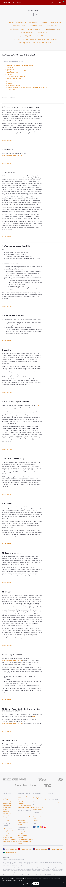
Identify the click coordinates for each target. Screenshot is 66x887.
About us (35, 815)
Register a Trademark (8, 834)
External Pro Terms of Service (51, 22)
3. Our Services (10, 69)
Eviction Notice (21, 815)
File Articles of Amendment (9, 839)
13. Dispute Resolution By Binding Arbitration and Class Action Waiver (26, 87)
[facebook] (34, 828)
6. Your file (9, 74)
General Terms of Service (17, 22)
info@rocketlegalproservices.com (12, 155)
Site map (5, 817)
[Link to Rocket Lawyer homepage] (12, 3)
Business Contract (22, 800)
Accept (36, 883)
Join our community (38, 807)
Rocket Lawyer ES (26, 849)
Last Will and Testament (24, 832)
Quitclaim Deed (21, 820)
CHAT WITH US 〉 (52, 796)
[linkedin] (38, 828)
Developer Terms (44, 32)
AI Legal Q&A (6, 800)
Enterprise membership (39, 796)
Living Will (20, 833)
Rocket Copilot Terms (28, 32)
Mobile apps (6, 811)
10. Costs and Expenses (12, 82)
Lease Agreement (22, 813)
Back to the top (6, 140)
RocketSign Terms (19, 26)
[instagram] (41, 828)
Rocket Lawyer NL (56, 849)
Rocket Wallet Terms (35, 26)
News (34, 818)
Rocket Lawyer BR (11, 852)
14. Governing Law (11, 89)
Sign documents (7, 803)
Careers (35, 801)
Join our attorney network (39, 800)
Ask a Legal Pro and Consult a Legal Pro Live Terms (35, 43)
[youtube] (45, 828)
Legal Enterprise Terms (35, 29)
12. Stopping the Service (13, 85)
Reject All (27, 883)
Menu (60, 2)
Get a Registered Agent (8, 830)
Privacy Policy (33, 22)
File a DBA (5, 835)
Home (4, 796)
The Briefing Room (7, 815)
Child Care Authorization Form (25, 839)
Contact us (35, 820)
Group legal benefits (38, 798)
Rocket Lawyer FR (41, 849)
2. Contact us (9, 67)
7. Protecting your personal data (15, 76)
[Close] (63, 882)
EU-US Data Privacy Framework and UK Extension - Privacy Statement (35, 39)
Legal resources (7, 813)
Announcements (37, 816)
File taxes (5, 809)
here (33, 716)
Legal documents (7, 801)
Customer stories (37, 809)
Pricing (4, 798)
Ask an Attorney (7, 807)
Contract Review (7, 805)
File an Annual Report (8, 837)
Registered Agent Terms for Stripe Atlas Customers (35, 36)
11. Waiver (9, 83)
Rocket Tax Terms (51, 26)
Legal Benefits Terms (17, 29)
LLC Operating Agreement (24, 805)
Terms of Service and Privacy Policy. (15, 880)
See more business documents (25, 807)
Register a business (7, 828)
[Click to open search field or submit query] (48, 2)
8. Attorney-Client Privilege (13, 78)
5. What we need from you (13, 72)
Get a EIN (5, 832)
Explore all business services (10, 841)
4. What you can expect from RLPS (16, 71)
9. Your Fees (9, 80)
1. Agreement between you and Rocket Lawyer (19, 65)
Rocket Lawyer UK (11, 849)
